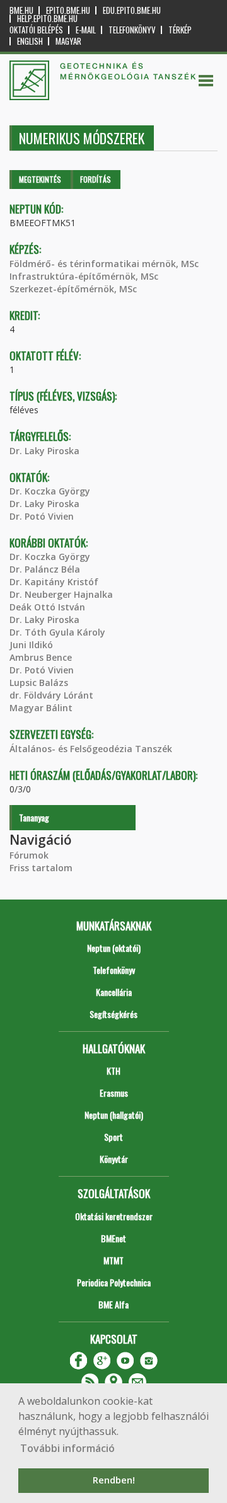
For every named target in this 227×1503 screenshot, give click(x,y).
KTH (113, 1070)
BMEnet (113, 1238)
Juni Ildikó (31, 645)
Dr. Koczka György (49, 491)
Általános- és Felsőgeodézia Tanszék (90, 749)
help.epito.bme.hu (47, 18)
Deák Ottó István (47, 607)
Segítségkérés (113, 1013)
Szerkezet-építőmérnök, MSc (73, 289)
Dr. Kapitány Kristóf (53, 582)
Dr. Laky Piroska (44, 451)
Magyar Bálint (41, 708)
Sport (113, 1136)
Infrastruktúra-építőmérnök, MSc (83, 276)
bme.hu (21, 10)
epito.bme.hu (68, 10)
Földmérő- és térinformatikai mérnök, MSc (104, 264)
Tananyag (34, 817)
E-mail (86, 30)
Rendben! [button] (114, 1480)
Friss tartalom (41, 868)
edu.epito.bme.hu (132, 10)
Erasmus (114, 1092)
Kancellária (114, 991)
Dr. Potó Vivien (41, 516)
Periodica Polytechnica (114, 1282)
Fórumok (29, 855)
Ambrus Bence (40, 657)
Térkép (180, 30)
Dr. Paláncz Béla (44, 569)
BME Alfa (113, 1304)
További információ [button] (67, 1448)
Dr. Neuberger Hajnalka (61, 594)
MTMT (113, 1260)
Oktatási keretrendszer (114, 1216)
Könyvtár (114, 1158)
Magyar (68, 41)
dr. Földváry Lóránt (51, 695)
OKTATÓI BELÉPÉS (36, 30)
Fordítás (95, 179)
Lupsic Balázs (38, 683)
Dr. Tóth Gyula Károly (57, 632)
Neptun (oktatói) (114, 947)
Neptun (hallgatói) (113, 1114)
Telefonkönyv (132, 30)
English (30, 41)
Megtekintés (40, 179)
